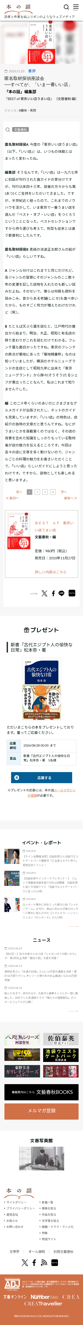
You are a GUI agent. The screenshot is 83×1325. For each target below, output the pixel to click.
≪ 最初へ (12, 498)
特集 (45, 1233)
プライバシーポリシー (20, 1208)
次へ (64, 492)
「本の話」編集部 (20, 91)
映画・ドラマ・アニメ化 (57, 1227)
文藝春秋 (20, 130)
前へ (19, 492)
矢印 (73, 926)
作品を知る (49, 1214)
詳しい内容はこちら (51, 572)
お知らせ (12, 1221)
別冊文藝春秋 (63, 1252)
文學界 (14, 1252)
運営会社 (12, 1214)
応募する (31, 778)
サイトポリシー (16, 1202)
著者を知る (49, 1208)
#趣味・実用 (27, 110)
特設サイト (49, 1239)
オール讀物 (36, 1252)
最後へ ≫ (70, 498)
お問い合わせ (15, 1227)
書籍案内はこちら (42, 1092)
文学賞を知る (50, 1221)
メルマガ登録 (42, 1110)
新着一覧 (47, 1202)
